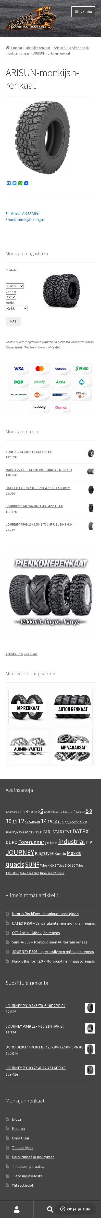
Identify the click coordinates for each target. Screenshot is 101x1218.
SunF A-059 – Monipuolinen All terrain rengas (49, 942)
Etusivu (16, 48)
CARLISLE (35, 832)
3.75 (22, 812)
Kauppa (18, 1128)
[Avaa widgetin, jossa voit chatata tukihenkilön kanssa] (75, 1209)
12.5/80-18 (32, 822)
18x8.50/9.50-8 (15, 832)
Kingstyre (44, 853)
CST (67, 831)
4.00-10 (33, 812)
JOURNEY (20, 852)
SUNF (32, 864)
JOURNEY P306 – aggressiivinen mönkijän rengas (53, 951)
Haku (50, 1209)
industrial (71, 841)
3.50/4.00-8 (12, 812)
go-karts (51, 842)
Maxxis (74, 853)
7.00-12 (80, 812)
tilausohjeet (14, 347)
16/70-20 (71, 822)
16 (55, 822)
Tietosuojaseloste (27, 1175)
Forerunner (31, 842)
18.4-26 (82, 822)
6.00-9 (48, 811)
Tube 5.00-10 (66, 865)
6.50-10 (57, 812)
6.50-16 (67, 812)
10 (9, 821)
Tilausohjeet (22, 1147)
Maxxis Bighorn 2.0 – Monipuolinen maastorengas (53, 961)
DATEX (80, 831)
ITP (89, 842)
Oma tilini (20, 1138)
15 (49, 821)
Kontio (60, 853)
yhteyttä (54, 347)
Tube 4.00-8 (48, 865)
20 (26, 832)
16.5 (61, 822)
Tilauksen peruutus (28, 1166)
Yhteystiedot (23, 1185)
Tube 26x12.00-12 (52, 873)
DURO (12, 842)
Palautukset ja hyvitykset (33, 1156)
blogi (16, 1119)
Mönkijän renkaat (37, 48)
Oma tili (17, 1209)
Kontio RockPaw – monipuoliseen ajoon (45, 913)
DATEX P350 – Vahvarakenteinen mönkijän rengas (53, 923)
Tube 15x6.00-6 (29, 873)
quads (15, 864)
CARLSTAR (52, 832)
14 (44, 821)
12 (21, 821)
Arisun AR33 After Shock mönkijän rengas (25, 216)
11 (14, 821)
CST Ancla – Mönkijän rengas (36, 932)
